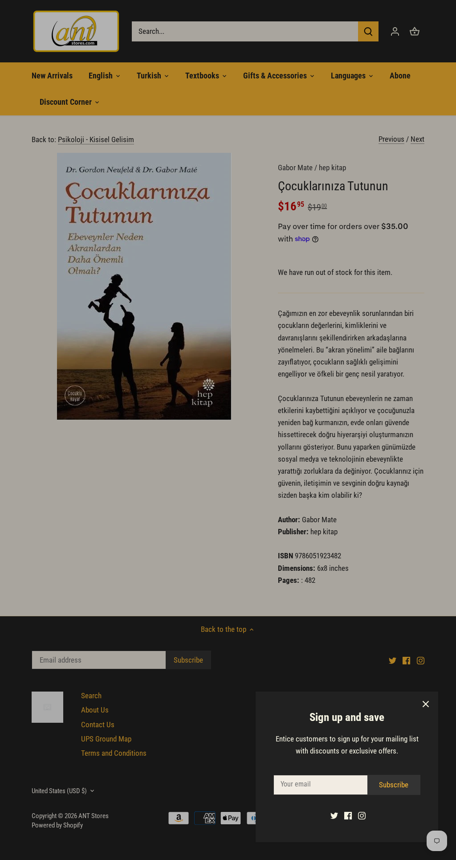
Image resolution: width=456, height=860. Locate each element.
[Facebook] (348, 815)
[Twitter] (334, 815)
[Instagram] (362, 815)
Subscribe (393, 784)
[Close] (426, 704)
